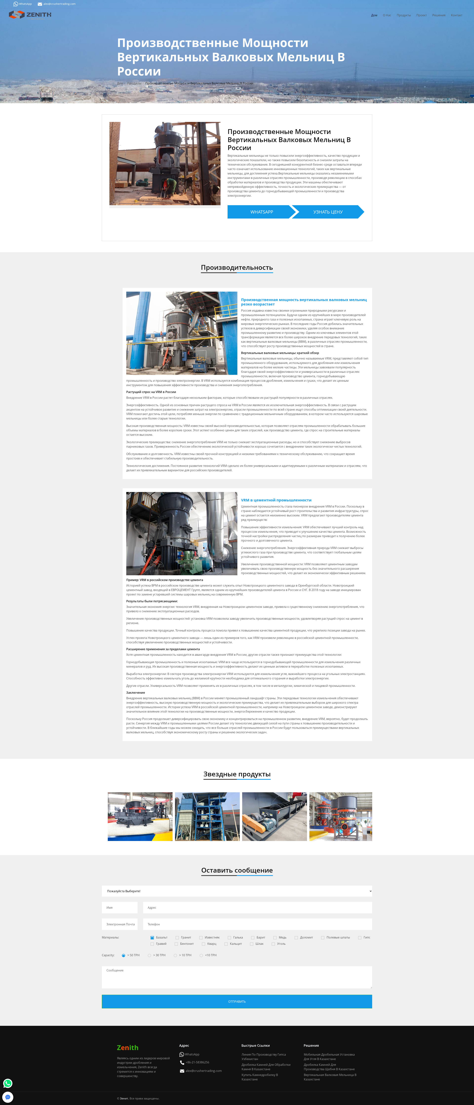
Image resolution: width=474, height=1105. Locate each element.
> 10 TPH (184, 955)
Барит (260, 937)
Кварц (211, 944)
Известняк (212, 937)
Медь (282, 937)
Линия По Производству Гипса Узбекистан (264, 1056)
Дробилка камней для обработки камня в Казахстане (266, 1067)
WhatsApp (25, 4)
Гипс (366, 937)
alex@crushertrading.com (60, 4)
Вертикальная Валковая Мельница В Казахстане (330, 1077)
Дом (374, 15)
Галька (238, 937)
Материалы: (110, 937)
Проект (421, 15)
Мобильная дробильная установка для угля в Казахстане (329, 1056)
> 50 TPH (133, 955)
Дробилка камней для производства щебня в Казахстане (329, 1067)
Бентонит (186, 944)
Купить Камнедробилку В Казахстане (260, 1077)
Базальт (161, 937)
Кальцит (235, 944)
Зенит (124, 1098)
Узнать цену (328, 212)
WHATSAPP (262, 212)
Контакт (456, 15)
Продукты (404, 15)
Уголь (281, 944)
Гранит (185, 937)
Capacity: (108, 955)
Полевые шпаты (338, 937)
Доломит (306, 937)
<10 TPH (210, 955)
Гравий (160, 944)
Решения (438, 15)
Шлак (259, 944)
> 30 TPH (159, 955)
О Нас (387, 15)
